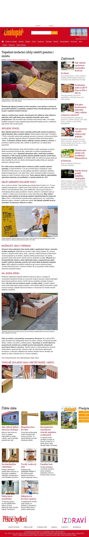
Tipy (27, 60)
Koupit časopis (13, 527)
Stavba (21, 41)
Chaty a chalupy (11, 41)
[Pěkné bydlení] (15, 519)
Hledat (54, 33)
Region (27, 41)
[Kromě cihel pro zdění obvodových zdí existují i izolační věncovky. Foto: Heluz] (7, 386)
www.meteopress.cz (81, 39)
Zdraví (37, 25)
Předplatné (28, 527)
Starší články (21, 45)
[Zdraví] (74, 519)
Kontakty (65, 527)
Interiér (55, 41)
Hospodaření (64, 41)
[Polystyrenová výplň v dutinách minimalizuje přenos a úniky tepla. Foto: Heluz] (52, 372)
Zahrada (49, 41)
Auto (80, 41)
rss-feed (9, 60)
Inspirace (40, 41)
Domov (51, 25)
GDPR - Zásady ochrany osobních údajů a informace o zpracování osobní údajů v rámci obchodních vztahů (44, 535)
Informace (77, 527)
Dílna (34, 41)
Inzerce (54, 527)
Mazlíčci (12, 45)
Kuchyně (74, 41)
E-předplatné (42, 527)
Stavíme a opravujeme (19, 60)
